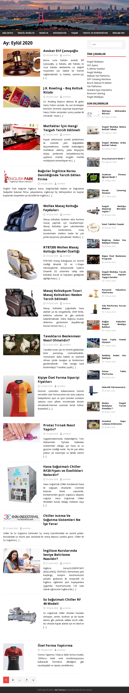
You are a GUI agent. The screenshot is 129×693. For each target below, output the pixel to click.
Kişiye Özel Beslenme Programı (114, 257)
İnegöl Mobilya (26, 33)
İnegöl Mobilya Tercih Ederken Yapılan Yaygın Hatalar (114, 274)
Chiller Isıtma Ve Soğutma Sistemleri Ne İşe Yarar (61, 519)
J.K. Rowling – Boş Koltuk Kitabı (63, 90)
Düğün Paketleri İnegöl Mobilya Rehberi (114, 324)
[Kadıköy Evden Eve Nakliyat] (93, 361)
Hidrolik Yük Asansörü (113, 387)
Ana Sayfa (7, 33)
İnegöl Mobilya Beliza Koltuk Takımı (114, 128)
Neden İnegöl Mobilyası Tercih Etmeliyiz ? (114, 406)
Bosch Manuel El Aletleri (99, 82)
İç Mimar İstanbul (96, 68)
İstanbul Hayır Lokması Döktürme (114, 422)
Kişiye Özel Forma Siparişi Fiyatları (58, 379)
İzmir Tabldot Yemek (113, 224)
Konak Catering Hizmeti (114, 191)
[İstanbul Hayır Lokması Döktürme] (93, 427)
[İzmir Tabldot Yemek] (93, 230)
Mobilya (43, 33)
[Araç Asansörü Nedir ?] (93, 164)
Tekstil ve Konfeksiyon (95, 33)
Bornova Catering (96, 93)
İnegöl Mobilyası (95, 61)
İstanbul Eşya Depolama (99, 89)
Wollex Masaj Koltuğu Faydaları (60, 208)
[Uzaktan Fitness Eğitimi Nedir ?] (93, 180)
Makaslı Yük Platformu (98, 75)
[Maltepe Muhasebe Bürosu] (93, 117)
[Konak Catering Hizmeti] (93, 196)
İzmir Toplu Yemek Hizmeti (114, 341)
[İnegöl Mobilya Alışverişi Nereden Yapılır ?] (93, 212)
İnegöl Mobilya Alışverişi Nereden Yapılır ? (114, 209)
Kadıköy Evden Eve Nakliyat (114, 356)
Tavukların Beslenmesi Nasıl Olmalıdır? (62, 338)
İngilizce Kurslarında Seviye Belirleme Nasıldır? (60, 554)
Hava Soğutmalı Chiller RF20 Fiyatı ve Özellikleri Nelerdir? (63, 470)
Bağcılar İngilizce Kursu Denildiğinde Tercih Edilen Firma (59, 175)
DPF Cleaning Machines (99, 79)
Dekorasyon (59, 33)
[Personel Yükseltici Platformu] (93, 296)
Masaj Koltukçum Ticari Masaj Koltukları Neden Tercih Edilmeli (62, 295)
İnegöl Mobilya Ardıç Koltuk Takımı (114, 144)
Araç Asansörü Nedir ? (113, 158)
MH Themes (60, 690)
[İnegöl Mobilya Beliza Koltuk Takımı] (93, 133)
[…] (44, 77)
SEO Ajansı (92, 65)
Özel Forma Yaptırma (55, 645)
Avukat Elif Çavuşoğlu (60, 51)
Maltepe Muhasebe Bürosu (114, 112)
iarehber (67, 55)
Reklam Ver (118, 33)
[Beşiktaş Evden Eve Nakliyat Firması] (93, 246)
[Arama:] (106, 44)
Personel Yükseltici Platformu (114, 291)
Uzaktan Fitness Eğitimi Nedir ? (114, 176)
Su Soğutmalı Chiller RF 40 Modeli (62, 601)
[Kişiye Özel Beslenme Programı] (93, 262)
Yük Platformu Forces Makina (114, 307)
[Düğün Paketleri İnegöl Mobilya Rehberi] (93, 327)
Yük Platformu (94, 86)
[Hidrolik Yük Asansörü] (93, 393)
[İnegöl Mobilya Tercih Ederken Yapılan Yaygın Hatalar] (93, 278)
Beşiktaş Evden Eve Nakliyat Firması (114, 241)
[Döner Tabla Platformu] (93, 377)
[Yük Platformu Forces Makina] (93, 312)
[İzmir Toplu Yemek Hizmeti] (93, 345)
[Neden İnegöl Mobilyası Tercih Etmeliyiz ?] (93, 409)
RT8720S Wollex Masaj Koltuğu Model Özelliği (61, 249)
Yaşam (74, 33)
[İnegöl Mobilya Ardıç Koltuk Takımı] (93, 148)
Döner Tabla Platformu (114, 372)
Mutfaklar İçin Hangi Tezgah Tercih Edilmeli (61, 128)
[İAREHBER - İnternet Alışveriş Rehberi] (64, 27)
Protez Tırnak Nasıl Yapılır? (59, 427)
